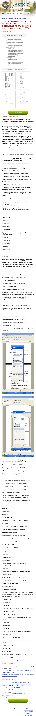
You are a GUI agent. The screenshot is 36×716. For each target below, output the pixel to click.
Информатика (23, 18)
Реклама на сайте (28, 710)
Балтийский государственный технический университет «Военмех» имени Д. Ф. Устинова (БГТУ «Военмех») (18, 684)
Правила (26, 713)
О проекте (27, 708)
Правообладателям (29, 711)
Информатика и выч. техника (10, 18)
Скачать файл (18, 112)
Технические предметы (19, 693)
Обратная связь (28, 715)
